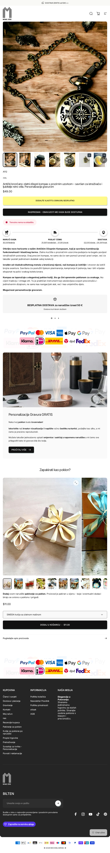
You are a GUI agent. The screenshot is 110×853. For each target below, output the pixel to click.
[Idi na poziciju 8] (85, 583)
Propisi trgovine (10, 738)
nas (4, 718)
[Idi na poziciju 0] (7, 583)
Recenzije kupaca (11, 722)
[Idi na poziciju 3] (29, 583)
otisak (33, 709)
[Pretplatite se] (58, 803)
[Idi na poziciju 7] (74, 583)
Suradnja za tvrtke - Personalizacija (12, 747)
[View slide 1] (51, 318)
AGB (32, 714)
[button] (10, 160)
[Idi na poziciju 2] (18, 583)
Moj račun (7, 714)
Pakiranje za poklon (12, 727)
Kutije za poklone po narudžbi (13, 732)
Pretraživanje (9, 742)
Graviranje (7, 705)
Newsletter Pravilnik (39, 701)
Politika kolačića (38, 696)
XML (5, 178)
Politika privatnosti (39, 705)
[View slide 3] (58, 318)
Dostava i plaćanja (11, 701)
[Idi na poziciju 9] (96, 583)
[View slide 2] (55, 318)
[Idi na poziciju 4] (40, 583)
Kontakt (6, 709)
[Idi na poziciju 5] (52, 583)
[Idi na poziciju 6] (63, 583)
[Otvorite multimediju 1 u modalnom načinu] (76, 483)
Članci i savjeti (9, 696)
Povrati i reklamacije (12, 753)
